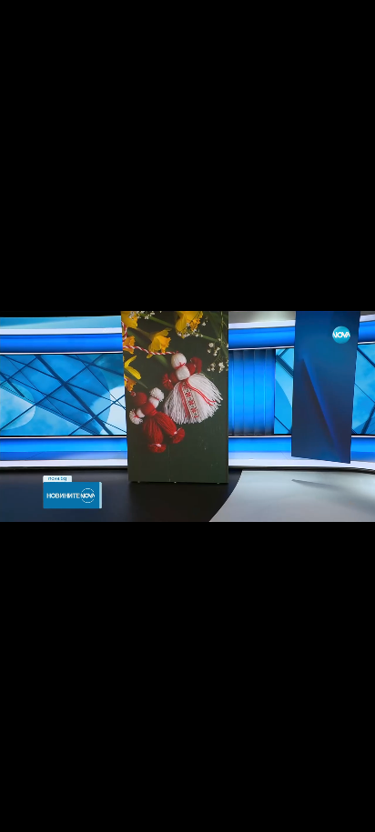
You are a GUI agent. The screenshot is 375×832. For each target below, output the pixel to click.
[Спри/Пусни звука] (69, 808)
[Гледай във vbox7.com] (342, 808)
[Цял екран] (303, 808)
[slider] (50, 783)
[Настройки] (340, 32)
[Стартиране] (30, 808)
